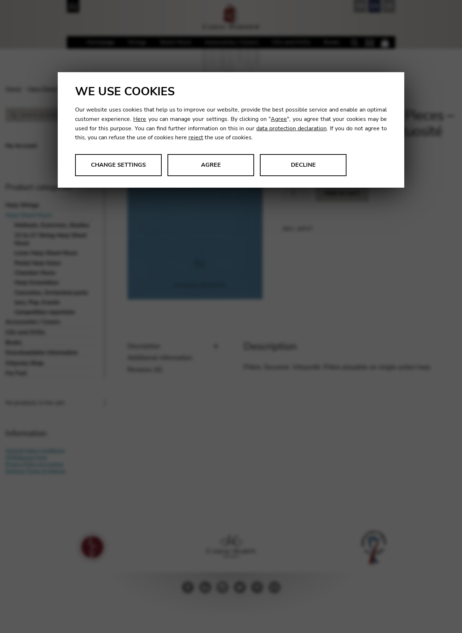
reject (195, 137)
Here (139, 119)
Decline (303, 165)
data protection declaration (291, 128)
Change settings (118, 165)
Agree (279, 119)
